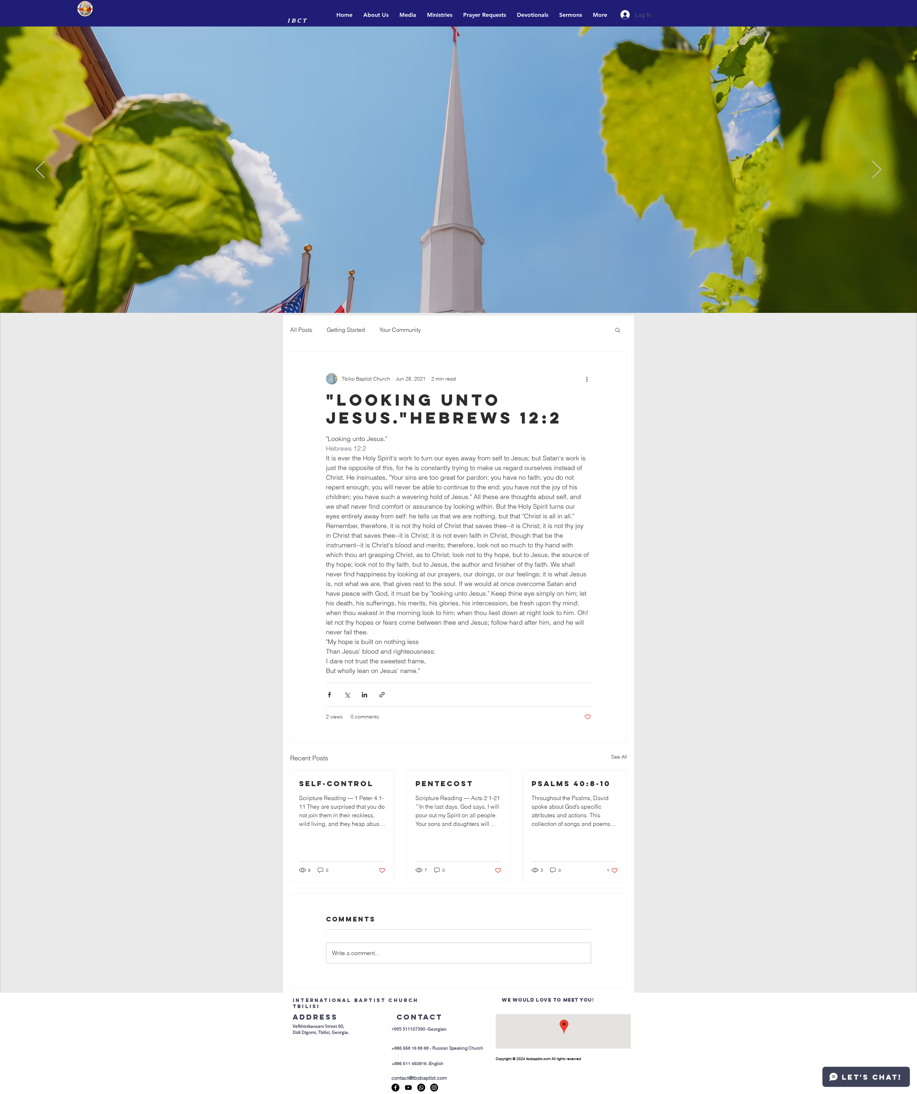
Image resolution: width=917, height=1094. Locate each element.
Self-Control (336, 783)
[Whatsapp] (421, 1087)
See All (619, 757)
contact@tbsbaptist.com (419, 1078)
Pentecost (444, 783)
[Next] (876, 170)
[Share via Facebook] (329, 694)
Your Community (400, 329)
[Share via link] (382, 694)
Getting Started (346, 329)
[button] (617, 330)
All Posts (301, 329)
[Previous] (40, 170)
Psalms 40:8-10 (571, 783)
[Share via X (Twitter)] (347, 694)
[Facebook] (395, 1087)
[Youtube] (408, 1087)
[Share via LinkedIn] (364, 694)
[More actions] (586, 378)
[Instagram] (434, 1087)
